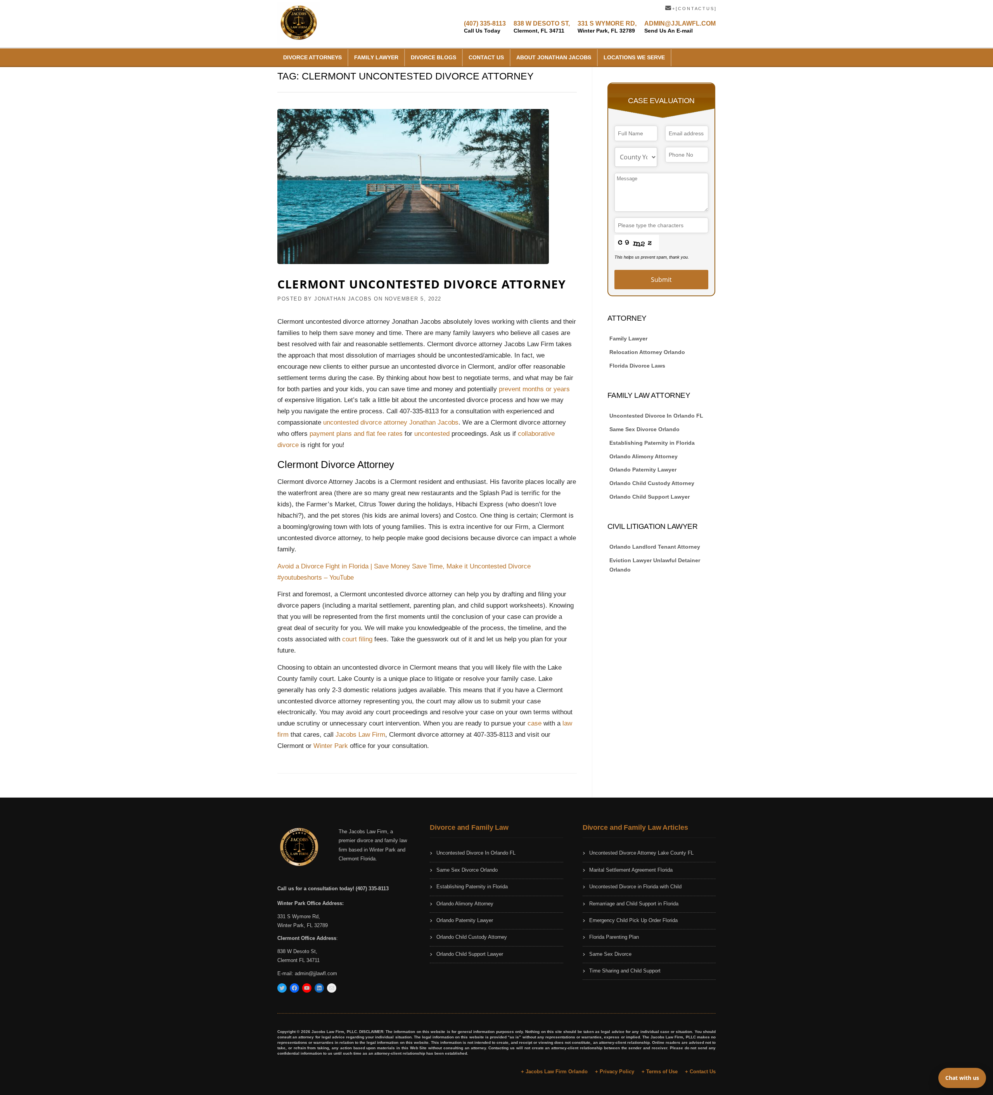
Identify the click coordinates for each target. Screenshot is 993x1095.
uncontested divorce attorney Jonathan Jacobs (390, 422)
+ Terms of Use (660, 1071)
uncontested (432, 433)
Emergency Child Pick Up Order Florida (633, 920)
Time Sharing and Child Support (625, 971)
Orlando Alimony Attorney (643, 456)
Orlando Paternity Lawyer (642, 469)
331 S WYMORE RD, (607, 27)
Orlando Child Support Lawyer (649, 497)
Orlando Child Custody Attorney (651, 483)
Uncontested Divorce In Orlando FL (656, 416)
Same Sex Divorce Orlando (644, 429)
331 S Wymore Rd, (298, 916)
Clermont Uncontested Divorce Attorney (421, 284)
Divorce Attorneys (312, 57)
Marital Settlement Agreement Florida (631, 870)
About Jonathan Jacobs (553, 57)
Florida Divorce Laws (637, 366)
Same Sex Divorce (610, 954)
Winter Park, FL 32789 (302, 925)
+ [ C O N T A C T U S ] (693, 8)
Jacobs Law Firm (360, 734)
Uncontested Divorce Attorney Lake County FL (641, 853)
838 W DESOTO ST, (542, 27)
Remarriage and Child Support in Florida (633, 904)
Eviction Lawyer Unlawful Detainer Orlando (654, 565)
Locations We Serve (634, 57)
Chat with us (962, 1077)
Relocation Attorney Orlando (647, 352)
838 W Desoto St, (297, 951)
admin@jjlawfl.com (316, 973)
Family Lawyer (376, 57)
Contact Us (486, 57)
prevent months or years (534, 389)
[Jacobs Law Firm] (298, 23)
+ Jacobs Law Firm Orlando (554, 1071)
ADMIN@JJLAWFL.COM (680, 27)
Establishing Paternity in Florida (652, 443)
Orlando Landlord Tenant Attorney (654, 547)
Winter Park (330, 746)
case (535, 723)
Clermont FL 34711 (298, 960)
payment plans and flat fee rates (356, 433)
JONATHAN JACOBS (343, 299)
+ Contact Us (700, 1071)
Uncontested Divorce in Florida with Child (635, 886)
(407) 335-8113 (485, 27)
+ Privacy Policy (614, 1071)
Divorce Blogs (433, 57)
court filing (357, 639)
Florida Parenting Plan (614, 937)
